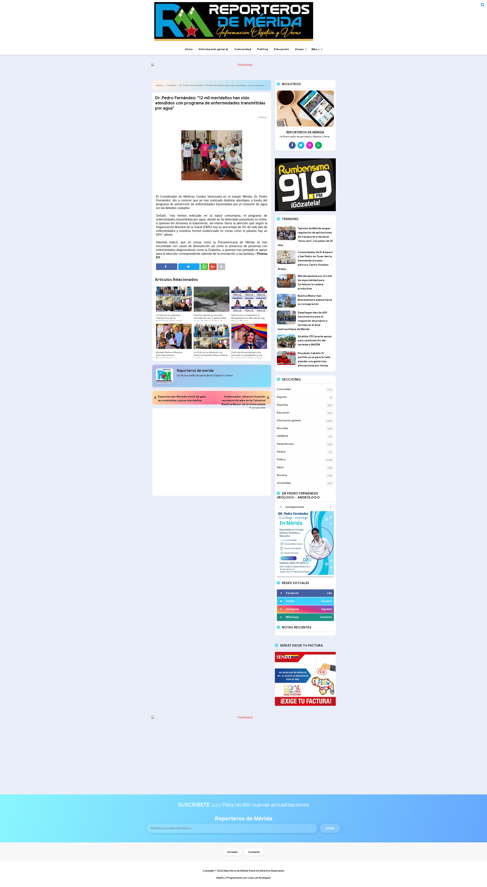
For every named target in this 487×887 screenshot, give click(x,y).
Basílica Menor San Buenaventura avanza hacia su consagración (315, 300)
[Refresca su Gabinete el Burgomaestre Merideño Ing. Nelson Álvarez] (249, 299)
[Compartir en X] (189, 266)
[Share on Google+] (213, 266)
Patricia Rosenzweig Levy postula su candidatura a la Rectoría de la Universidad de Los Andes (246, 356)
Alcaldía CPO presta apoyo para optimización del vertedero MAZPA (315, 340)
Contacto (254, 852)
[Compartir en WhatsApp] (204, 266)
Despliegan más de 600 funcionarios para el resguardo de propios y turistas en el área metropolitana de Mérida (302, 321)
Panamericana (285, 444)
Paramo (281, 451)
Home (159, 85)
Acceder (232, 852)
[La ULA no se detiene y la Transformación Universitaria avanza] (211, 336)
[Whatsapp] (318, 145)
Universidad (284, 483)
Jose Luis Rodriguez (259, 877)
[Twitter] (301, 145)
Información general (289, 420)
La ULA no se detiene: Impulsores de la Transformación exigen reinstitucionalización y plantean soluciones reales (171, 321)
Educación (283, 412)
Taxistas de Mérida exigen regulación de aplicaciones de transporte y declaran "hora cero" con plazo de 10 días (305, 237)
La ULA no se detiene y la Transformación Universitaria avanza (210, 355)
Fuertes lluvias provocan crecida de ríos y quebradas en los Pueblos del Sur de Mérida (210, 319)
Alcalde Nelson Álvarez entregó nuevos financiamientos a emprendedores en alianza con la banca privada (171, 358)
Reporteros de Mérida (235, 870)
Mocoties (282, 428)
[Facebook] (292, 145)
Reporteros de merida (195, 371)
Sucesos (282, 475)
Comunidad (283, 389)
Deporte (282, 397)
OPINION (282, 436)
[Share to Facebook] (166, 266)
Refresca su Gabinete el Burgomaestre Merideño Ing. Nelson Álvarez (248, 318)
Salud (280, 467)
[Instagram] (309, 145)
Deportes (282, 404)
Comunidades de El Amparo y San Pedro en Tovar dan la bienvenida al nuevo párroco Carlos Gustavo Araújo (305, 260)
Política (171, 85)
